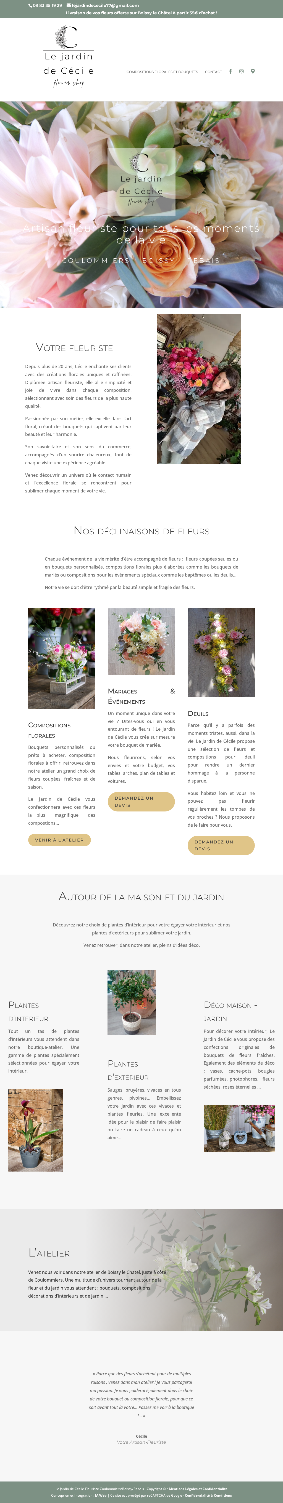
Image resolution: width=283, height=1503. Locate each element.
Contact (213, 72)
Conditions (223, 1495)
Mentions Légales (183, 1488)
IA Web (101, 1495)
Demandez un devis (134, 801)
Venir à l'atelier (59, 840)
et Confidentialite (212, 1488)
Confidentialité (197, 1495)
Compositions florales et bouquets (162, 72)
